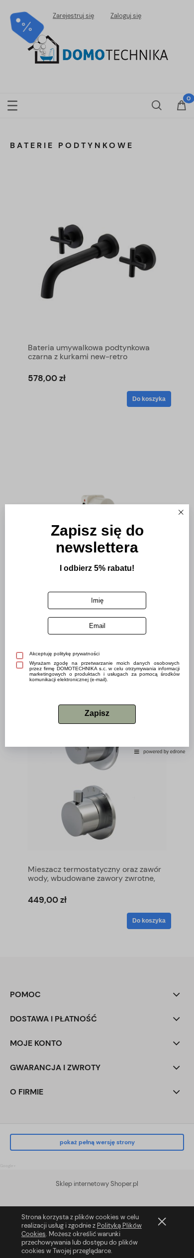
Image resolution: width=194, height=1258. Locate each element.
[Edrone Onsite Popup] (97, 629)
